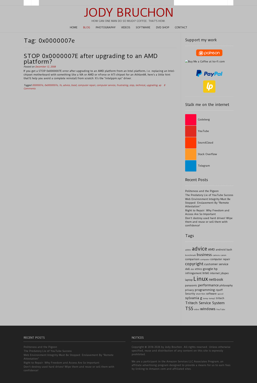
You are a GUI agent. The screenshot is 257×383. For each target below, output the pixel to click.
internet (215, 273)
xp (160, 85)
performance (208, 285)
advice (66, 85)
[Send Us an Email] (27, 3)
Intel (205, 273)
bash (229, 249)
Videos (125, 27)
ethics (198, 269)
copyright (194, 264)
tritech (220, 298)
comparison (192, 259)
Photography (106, 27)
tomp (205, 298)
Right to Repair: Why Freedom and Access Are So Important (61, 362)
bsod (73, 85)
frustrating (122, 85)
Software (143, 27)
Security (190, 293)
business (204, 255)
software (211, 293)
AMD (211, 249)
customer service (216, 264)
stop (131, 85)
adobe (188, 250)
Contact (181, 27)
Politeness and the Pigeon (202, 191)
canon (223, 255)
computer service (106, 85)
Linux (201, 279)
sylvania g (193, 298)
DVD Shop (162, 27)
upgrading (152, 85)
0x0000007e (51, 85)
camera (216, 255)
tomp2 (212, 298)
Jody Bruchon (128, 12)
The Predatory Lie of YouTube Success (209, 195)
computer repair (86, 85)
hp (216, 269)
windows (207, 309)
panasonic (191, 285)
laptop (189, 279)
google (208, 269)
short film (200, 294)
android (221, 249)
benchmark (190, 255)
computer (204, 259)
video (196, 309)
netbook (216, 279)
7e (60, 85)
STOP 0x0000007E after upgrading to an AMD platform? (91, 58)
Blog (86, 27)
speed (220, 294)
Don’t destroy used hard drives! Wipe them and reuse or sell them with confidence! (209, 222)
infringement (193, 273)
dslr (192, 269)
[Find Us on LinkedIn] (35, 3)
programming (205, 290)
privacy (189, 290)
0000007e (37, 85)
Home (73, 27)
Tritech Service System (205, 303)
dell (187, 269)
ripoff (219, 290)
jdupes (225, 273)
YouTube (220, 309)
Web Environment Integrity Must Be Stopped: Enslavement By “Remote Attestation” (207, 203)
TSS (189, 308)
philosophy (226, 285)
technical (140, 85)
